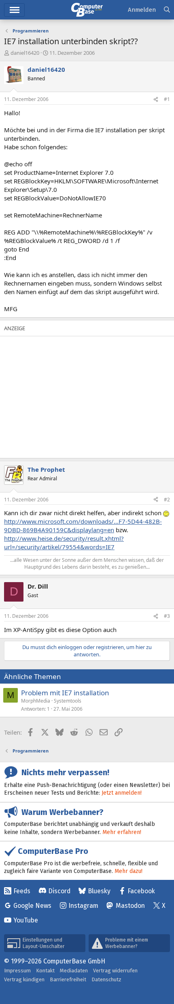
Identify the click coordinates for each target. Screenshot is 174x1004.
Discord (59, 891)
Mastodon (130, 905)
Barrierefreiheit (68, 979)
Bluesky (99, 891)
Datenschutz (106, 979)
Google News (32, 905)
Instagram (83, 905)
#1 (167, 99)
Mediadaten (74, 970)
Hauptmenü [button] (14, 10)
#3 (167, 616)
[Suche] (167, 9)
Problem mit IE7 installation (65, 692)
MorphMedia (35, 700)
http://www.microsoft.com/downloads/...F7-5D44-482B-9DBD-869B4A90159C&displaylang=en (83, 525)
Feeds (21, 891)
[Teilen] (156, 99)
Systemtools (67, 700)
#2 (167, 499)
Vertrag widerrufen (115, 970)
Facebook (141, 891)
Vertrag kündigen (24, 979)
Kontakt (45, 970)
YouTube (25, 920)
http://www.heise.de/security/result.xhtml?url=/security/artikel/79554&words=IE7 (64, 542)
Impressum (17, 970)
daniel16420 (25, 52)
